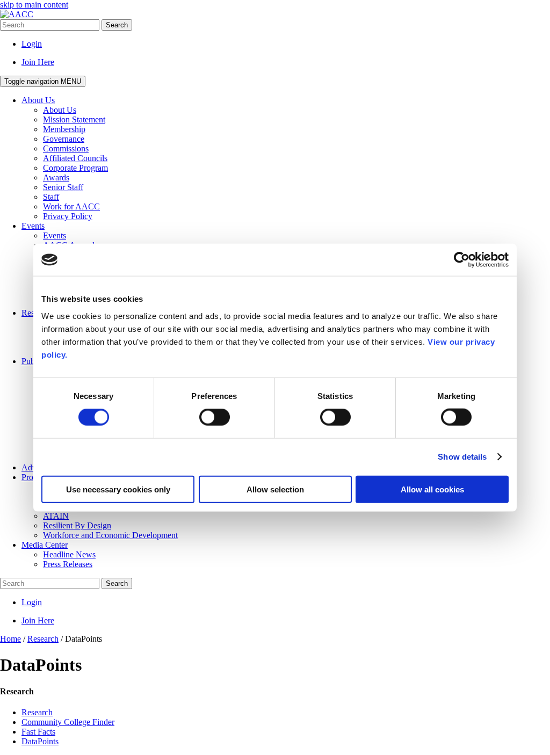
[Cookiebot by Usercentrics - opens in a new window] (462, 260)
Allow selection (275, 488)
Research (37, 712)
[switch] (214, 417)
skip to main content (34, 4)
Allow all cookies (432, 488)
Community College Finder (67, 722)
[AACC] (16, 14)
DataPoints (40, 741)
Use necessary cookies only (118, 488)
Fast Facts (38, 731)
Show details (462, 456)
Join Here (37, 62)
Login (31, 43)
